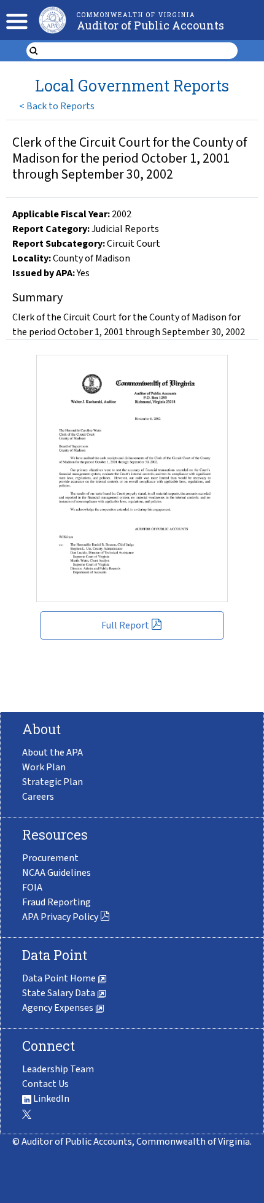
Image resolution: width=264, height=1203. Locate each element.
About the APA (52, 752)
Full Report (125, 625)
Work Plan (44, 767)
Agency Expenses (58, 1008)
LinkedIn (50, 1098)
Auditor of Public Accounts (150, 25)
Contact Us (45, 1084)
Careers (38, 796)
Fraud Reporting (56, 902)
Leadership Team (58, 1069)
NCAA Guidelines (56, 873)
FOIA (32, 887)
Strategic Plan (52, 782)
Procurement (50, 858)
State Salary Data (59, 993)
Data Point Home (60, 978)
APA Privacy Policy (60, 917)
